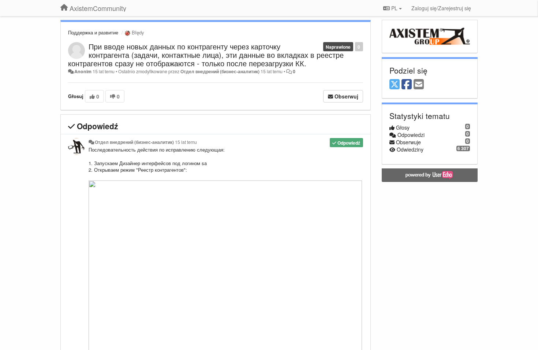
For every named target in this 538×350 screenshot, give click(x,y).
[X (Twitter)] (394, 84)
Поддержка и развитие (93, 32)
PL (394, 8)
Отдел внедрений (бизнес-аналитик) (219, 71)
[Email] (419, 84)
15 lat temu (186, 142)
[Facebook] (406, 84)
